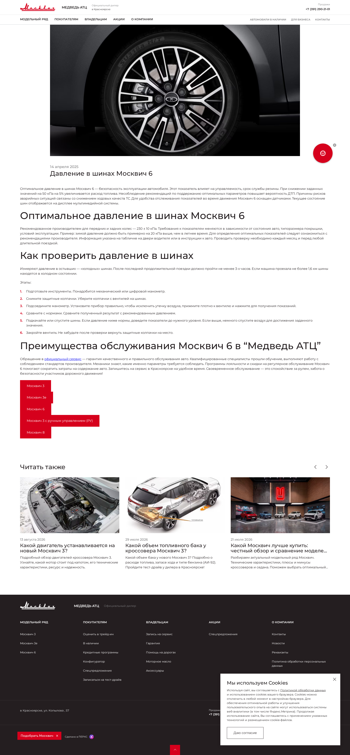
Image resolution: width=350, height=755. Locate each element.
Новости (278, 643)
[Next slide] (326, 467)
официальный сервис (62, 359)
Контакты (322, 19)
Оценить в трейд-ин (98, 634)
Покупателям (66, 19)
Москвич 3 (35, 386)
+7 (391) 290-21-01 (318, 9)
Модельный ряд (34, 19)
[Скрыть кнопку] (334, 145)
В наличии (91, 643)
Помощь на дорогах (161, 652)
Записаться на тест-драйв (102, 680)
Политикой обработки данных (303, 690)
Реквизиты (280, 652)
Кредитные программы (100, 652)
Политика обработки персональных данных (299, 664)
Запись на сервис (159, 634)
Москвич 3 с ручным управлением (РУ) (60, 421)
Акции (119, 19)
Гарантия (153, 643)
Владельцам (96, 19)
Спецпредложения (97, 670)
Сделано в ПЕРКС (76, 736)
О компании (142, 19)
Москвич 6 (36, 409)
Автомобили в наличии (268, 19)
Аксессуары (155, 670)
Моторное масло (158, 661)
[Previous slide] (315, 467)
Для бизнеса (300, 19)
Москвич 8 (36, 432)
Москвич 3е (28, 643)
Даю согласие (245, 733)
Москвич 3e (36, 397)
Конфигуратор (94, 661)
